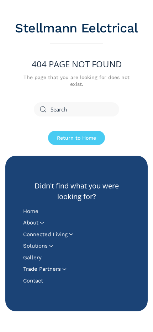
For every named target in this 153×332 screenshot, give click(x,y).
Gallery (32, 257)
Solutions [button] (35, 246)
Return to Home (76, 138)
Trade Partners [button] (42, 269)
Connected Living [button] (45, 234)
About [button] (30, 222)
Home (30, 211)
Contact (33, 280)
